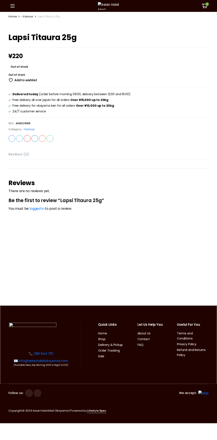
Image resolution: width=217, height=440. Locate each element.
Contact (144, 339)
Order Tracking (109, 350)
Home (12, 16)
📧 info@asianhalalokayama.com (41, 360)
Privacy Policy (186, 344)
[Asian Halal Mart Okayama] (108, 6)
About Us (144, 333)
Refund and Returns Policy (191, 352)
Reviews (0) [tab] (18, 154)
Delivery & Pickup (110, 345)
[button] (204, 6)
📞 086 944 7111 (41, 353)
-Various (27, 16)
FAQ (140, 345)
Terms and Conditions (185, 336)
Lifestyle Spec (96, 411)
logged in (36, 208)
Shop (101, 339)
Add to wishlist (25, 80)
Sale (101, 356)
